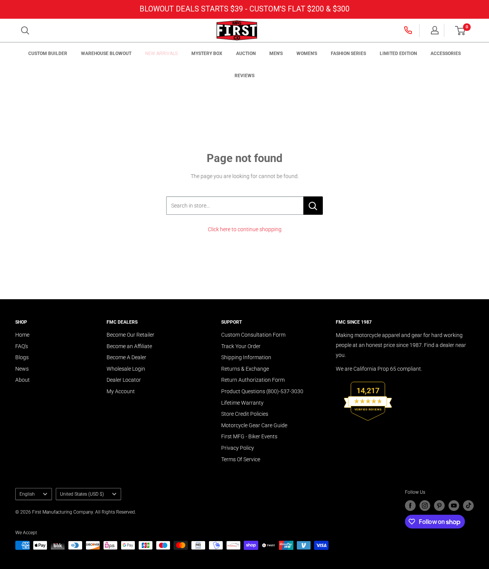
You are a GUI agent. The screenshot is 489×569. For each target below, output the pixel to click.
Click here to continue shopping (245, 229)
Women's (306, 53)
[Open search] (25, 30)
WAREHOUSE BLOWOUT (106, 53)
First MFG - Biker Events (249, 436)
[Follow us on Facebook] (410, 505)
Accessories (446, 53)
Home (22, 335)
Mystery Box (206, 53)
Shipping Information (246, 357)
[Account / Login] (435, 30)
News (22, 369)
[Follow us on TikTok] (468, 505)
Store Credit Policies (244, 414)
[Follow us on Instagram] (424, 505)
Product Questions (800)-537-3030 (262, 391)
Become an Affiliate (129, 346)
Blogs (22, 357)
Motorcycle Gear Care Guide (254, 425)
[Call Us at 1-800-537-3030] (409, 30)
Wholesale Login (126, 369)
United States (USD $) (82, 494)
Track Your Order (241, 346)
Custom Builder (47, 53)
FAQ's (21, 346)
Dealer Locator (124, 380)
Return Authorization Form (253, 380)
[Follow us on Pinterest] (439, 505)
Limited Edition (398, 53)
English (27, 494)
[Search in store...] (313, 205)
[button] (460, 30)
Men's (276, 53)
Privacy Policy (237, 448)
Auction (246, 53)
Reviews (244, 75)
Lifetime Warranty (242, 403)
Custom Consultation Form (253, 335)
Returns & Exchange (245, 369)
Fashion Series (348, 53)
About (22, 380)
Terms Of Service (240, 459)
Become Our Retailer (130, 335)
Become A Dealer (126, 357)
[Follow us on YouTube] (454, 505)
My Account (121, 391)
